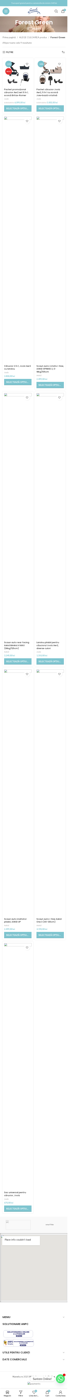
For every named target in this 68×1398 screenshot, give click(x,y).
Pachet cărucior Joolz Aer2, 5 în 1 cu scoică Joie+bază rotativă (48, 92)
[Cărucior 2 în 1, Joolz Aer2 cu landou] (18, 239)
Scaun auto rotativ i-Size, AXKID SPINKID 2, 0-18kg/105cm (50, 369)
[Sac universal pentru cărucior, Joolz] (18, 1066)
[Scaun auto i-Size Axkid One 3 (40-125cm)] (50, 792)
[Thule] (18, 1225)
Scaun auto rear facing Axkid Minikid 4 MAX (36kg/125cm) (16, 645)
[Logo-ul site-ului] (34, 11)
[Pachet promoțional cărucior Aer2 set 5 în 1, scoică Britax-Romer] (18, 73)
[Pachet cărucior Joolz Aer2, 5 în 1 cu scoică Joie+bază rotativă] (50, 73)
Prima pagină (9, 37)
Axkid (38, 375)
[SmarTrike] (50, 1225)
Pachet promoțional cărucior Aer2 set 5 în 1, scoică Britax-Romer (16, 92)
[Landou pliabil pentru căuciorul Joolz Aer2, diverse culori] (50, 516)
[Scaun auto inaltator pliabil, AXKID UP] (18, 792)
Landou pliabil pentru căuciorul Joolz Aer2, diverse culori (47, 645)
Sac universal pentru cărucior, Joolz (15, 1194)
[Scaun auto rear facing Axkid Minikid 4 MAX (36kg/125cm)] (18, 516)
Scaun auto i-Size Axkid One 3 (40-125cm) (49, 920)
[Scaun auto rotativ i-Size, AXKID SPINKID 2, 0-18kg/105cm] (50, 239)
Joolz (6, 99)
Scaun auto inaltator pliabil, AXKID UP (15, 920)
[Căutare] (56, 11)
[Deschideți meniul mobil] (6, 11)
